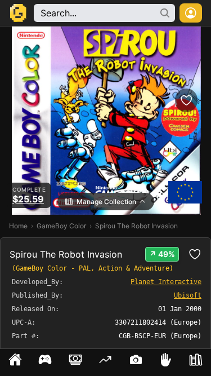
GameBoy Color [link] (61, 226)
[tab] (15, 362)
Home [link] (18, 226)
